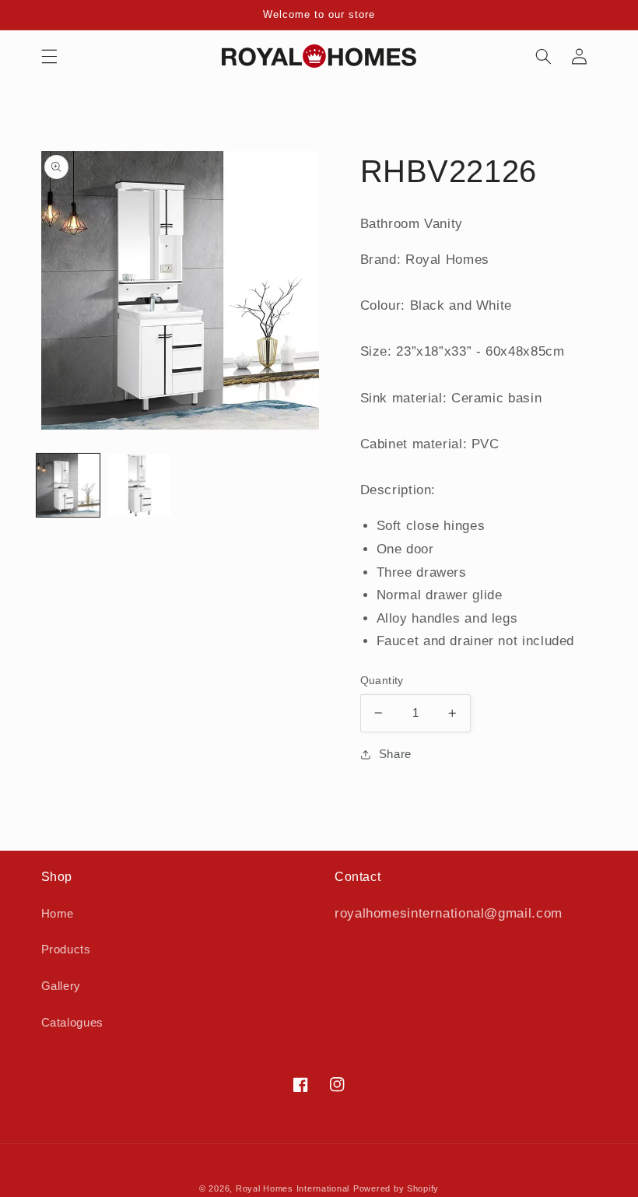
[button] (49, 56)
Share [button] (395, 754)
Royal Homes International (292, 1188)
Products (66, 949)
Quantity (382, 680)
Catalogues (72, 1022)
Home (58, 913)
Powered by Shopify (396, 1188)
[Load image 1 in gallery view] (68, 485)
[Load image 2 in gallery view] (139, 485)
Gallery (61, 986)
